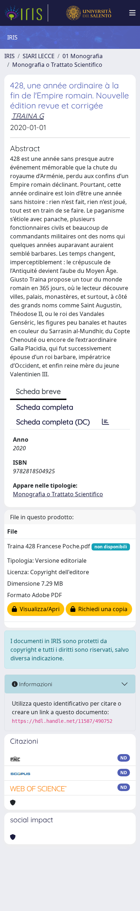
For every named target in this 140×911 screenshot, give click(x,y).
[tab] (105, 421)
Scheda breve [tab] (38, 391)
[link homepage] (26, 13)
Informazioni (35, 684)
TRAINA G (27, 115)
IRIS (9, 56)
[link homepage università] (88, 13)
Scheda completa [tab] (44, 407)
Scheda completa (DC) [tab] (53, 421)
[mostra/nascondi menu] (132, 13)
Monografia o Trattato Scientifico (57, 65)
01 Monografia (82, 56)
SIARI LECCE (39, 56)
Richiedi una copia (101, 609)
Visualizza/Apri (38, 609)
